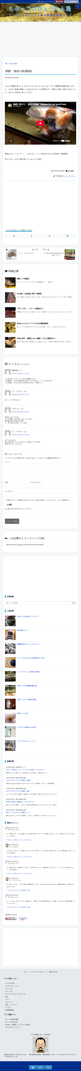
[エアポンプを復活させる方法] (10, 732)
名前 (7, 482)
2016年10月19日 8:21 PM (20, 394)
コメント (8, 462)
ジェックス (9, 988)
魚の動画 (14, 63)
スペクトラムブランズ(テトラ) (15, 994)
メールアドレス (35, 482)
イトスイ (8, 1007)
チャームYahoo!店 (11, 1022)
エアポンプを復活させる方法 (26, 727)
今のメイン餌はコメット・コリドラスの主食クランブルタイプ (25, 769)
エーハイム (9, 991)
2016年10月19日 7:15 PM (20, 373)
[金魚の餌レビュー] (10, 635)
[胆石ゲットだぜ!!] (10, 719)
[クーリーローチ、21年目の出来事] (10, 677)
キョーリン (9, 1002)
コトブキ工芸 (9, 983)
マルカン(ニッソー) (11, 986)
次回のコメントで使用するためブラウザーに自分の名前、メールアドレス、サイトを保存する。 (38, 500)
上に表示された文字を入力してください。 (19, 509)
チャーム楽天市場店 (11, 1019)
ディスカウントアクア (12, 1027)
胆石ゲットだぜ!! (22, 713)
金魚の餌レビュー (23, 630)
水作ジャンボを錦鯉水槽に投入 (27, 685)
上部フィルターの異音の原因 (26, 699)
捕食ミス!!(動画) (23, 279)
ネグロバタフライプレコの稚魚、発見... (19, 890)
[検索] (76, 1)
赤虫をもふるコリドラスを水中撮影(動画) (32, 323)
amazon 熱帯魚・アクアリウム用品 (17, 1024)
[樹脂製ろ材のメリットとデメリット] (10, 649)
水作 (6, 996)
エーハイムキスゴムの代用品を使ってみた (31, 658)
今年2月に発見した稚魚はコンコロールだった (20, 802)
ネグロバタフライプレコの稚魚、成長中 (18, 780)
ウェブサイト (9, 491)
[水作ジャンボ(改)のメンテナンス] (10, 622)
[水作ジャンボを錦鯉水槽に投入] (10, 691)
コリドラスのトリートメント (26, 741)
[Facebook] (31, 236)
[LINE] (67, 236)
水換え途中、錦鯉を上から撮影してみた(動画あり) (36, 338)
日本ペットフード (11, 1004)
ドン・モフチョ (69, 176)
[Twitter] (13, 236)
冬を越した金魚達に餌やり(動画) (29, 293)
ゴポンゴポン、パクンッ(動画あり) (30, 308)
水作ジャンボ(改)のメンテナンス (28, 616)
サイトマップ (51, 1)
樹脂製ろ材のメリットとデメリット (29, 644)
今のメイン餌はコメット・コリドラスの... (20, 839)
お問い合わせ (41, 1)
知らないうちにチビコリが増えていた (17, 812)
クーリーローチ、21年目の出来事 (28, 672)
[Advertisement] (40, 38)
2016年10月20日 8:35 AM (20, 412)
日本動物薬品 (9, 1010)
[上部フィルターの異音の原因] (10, 705)
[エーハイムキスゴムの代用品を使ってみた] (10, 663)
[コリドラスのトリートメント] (10, 746)
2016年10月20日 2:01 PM (20, 435)
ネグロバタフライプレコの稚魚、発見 (17, 791)
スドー (7, 999)
